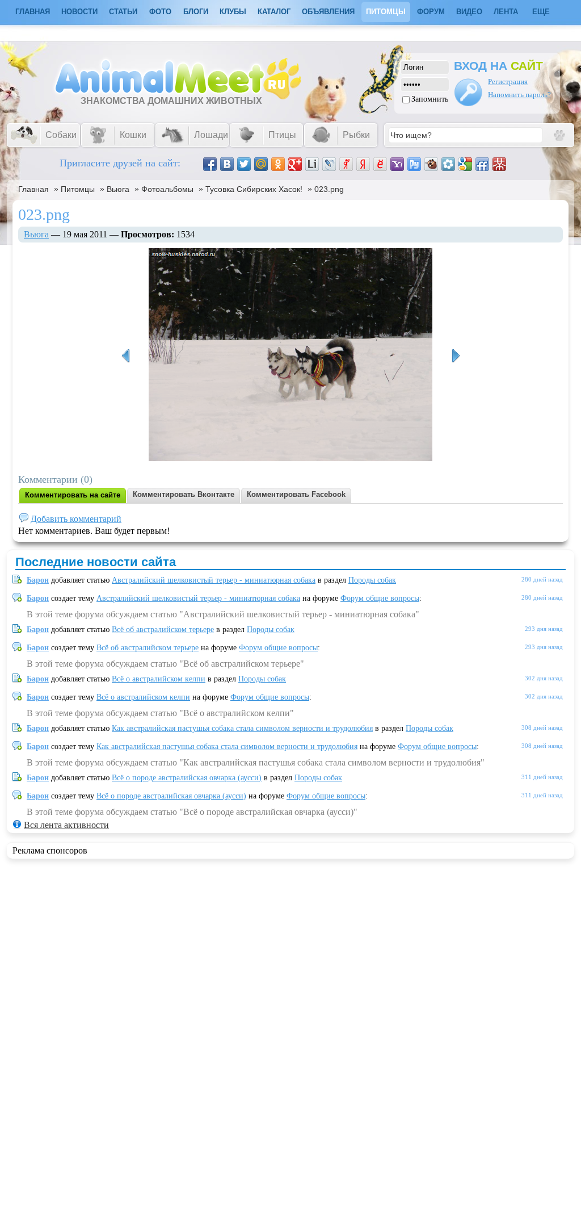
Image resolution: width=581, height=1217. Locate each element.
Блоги (195, 11)
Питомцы (386, 11)
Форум (431, 11)
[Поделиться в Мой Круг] (448, 164)
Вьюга (118, 189)
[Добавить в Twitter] (244, 164)
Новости (79, 11)
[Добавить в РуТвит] (414, 164)
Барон (38, 580)
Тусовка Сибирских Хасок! (253, 189)
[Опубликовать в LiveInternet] (312, 164)
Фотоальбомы (167, 189)
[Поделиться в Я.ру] (346, 164)
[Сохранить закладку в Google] (465, 164)
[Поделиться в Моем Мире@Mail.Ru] (261, 164)
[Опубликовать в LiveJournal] (329, 164)
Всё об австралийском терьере (163, 629)
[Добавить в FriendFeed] (482, 164)
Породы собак (372, 580)
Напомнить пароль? (519, 94)
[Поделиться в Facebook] (210, 164)
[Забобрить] (431, 164)
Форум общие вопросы (379, 598)
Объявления (328, 11)
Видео (469, 11)
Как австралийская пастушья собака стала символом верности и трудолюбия (242, 728)
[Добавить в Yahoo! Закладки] (397, 164)
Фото (160, 11)
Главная (33, 189)
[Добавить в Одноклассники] (278, 164)
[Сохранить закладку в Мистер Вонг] (499, 164)
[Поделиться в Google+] (295, 164)
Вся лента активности (66, 825)
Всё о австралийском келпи (158, 679)
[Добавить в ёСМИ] (380, 164)
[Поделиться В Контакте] (227, 164)
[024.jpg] (125, 356)
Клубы (233, 11)
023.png (329, 189)
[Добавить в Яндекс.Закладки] (363, 164)
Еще (541, 11)
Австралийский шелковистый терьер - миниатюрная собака (213, 580)
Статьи (123, 11)
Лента (506, 11)
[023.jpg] (456, 356)
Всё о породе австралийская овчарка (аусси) (187, 777)
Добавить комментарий (76, 519)
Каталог (274, 11)
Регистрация (508, 81)
